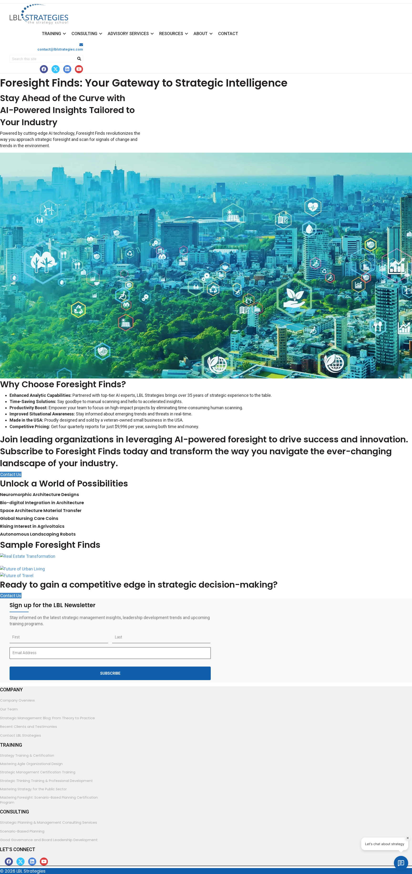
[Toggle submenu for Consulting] (100, 33)
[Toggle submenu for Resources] (186, 33)
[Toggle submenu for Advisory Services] (152, 33)
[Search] (79, 58)
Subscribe (110, 673)
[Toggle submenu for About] (211, 33)
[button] (44, 69)
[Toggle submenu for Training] (64, 33)
